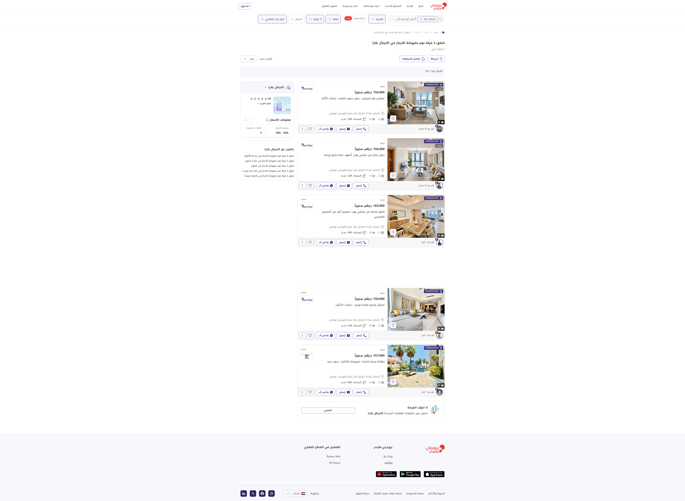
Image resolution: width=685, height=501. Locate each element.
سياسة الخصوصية (415, 493)
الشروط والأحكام (436, 493)
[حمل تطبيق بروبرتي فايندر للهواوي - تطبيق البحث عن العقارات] (386, 474)
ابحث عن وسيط (349, 6)
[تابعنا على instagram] (271, 493)
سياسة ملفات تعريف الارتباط (388, 493)
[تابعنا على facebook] (262, 493)
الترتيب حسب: (265, 59)
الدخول (245, 6)
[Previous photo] (390, 102)
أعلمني (328, 410)
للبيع (421, 6)
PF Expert (334, 462)
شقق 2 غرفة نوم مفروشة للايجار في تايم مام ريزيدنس (267, 171)
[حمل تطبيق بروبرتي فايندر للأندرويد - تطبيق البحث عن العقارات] (410, 474)
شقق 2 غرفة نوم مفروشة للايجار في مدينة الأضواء (269, 156)
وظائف (388, 462)
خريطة (434, 59)
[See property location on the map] (393, 118)
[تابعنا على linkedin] (243, 493)
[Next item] (245, 120)
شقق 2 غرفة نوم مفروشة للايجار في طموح (272, 166)
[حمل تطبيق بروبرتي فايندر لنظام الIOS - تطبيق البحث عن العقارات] (434, 474)
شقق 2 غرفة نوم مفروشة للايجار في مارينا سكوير (269, 161)
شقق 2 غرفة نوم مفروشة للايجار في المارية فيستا (269, 176)
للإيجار (410, 6)
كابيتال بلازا (429, 19)
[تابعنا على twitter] (253, 493)
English (315, 493)
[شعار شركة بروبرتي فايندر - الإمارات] (438, 6)
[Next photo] (441, 102)
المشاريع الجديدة (393, 6)
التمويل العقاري (329, 6)
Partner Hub (333, 456)
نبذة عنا (388, 456)
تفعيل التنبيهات (411, 59)
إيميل (342, 129)
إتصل (359, 129)
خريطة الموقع (363, 493)
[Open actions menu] (302, 129)
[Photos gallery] (416, 103)
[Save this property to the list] (310, 129)
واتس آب (324, 129)
